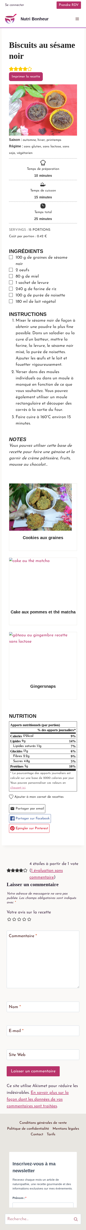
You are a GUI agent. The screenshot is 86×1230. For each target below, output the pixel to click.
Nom (15, 1006)
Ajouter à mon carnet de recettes (38, 796)
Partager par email (29, 808)
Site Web (17, 1054)
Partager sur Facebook (32, 818)
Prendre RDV (69, 5)
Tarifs (51, 1134)
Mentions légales (66, 1128)
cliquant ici (17, 787)
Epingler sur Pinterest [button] (31, 827)
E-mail (16, 1030)
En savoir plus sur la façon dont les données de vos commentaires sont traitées (38, 1099)
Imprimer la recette (26, 76)
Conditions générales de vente (43, 1122)
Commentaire (23, 935)
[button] (11, 69)
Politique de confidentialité (28, 1128)
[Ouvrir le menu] (77, 19)
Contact (37, 1134)
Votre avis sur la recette (29, 912)
